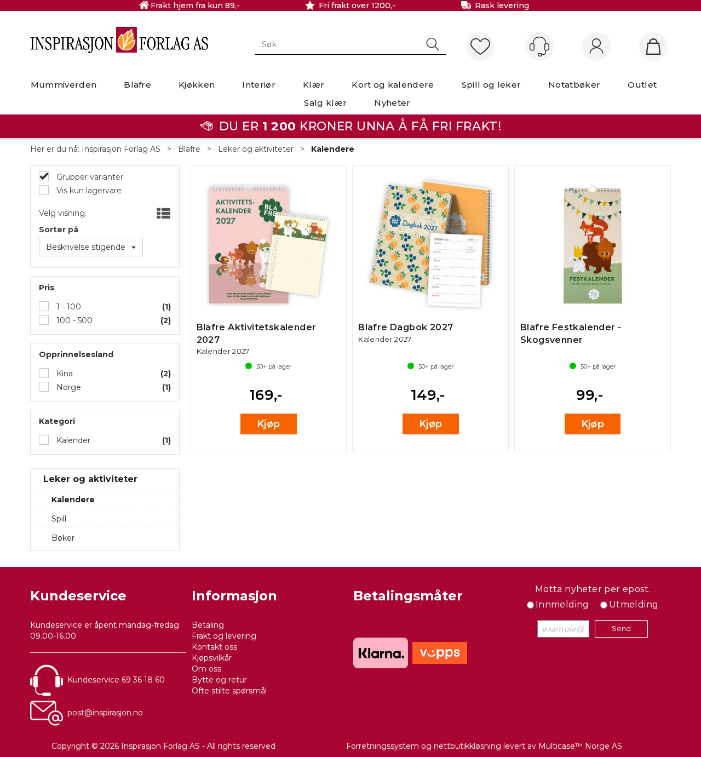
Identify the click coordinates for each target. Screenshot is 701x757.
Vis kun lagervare (88, 191)
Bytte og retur (219, 680)
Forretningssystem (382, 746)
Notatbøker (574, 84)
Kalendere (332, 149)
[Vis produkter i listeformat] (162, 214)
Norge (67, 387)
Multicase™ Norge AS (580, 746)
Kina (63, 373)
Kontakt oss (214, 647)
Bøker (62, 538)
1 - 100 (67, 307)
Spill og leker (491, 84)
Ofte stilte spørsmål (229, 691)
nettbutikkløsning (467, 746)
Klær (313, 84)
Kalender (72, 440)
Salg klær (325, 103)
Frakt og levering (224, 636)
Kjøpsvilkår (212, 658)
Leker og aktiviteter (256, 149)
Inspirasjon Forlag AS (121, 149)
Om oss (206, 669)
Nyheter (392, 103)
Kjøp (268, 424)
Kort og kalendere (393, 84)
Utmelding (634, 604)
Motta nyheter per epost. (593, 589)
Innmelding (562, 604)
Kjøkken (197, 84)
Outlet (642, 84)
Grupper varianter (88, 177)
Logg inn (596, 47)
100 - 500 (73, 320)
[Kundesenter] (539, 46)
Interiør (258, 84)
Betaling (208, 625)
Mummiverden (64, 84)
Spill (58, 519)
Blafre (137, 84)
